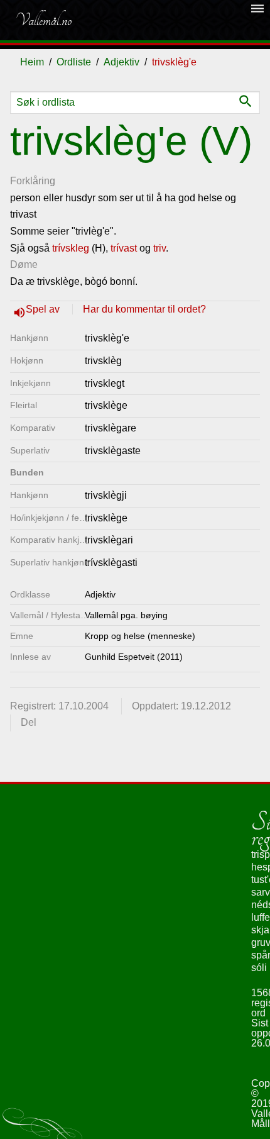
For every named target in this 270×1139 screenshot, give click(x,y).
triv (159, 248)
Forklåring (32, 180)
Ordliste (74, 62)
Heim (32, 62)
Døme (24, 264)
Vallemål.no (43, 20)
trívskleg (70, 248)
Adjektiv (121, 62)
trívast (124, 248)
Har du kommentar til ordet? (144, 309)
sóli (259, 967)
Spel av (44, 309)
